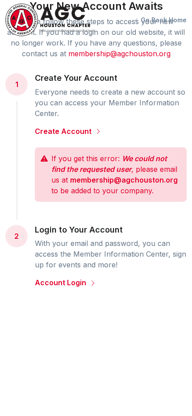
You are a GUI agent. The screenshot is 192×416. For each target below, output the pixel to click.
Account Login (61, 282)
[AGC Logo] (50, 20)
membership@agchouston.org (119, 53)
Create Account (64, 131)
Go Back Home (163, 20)
